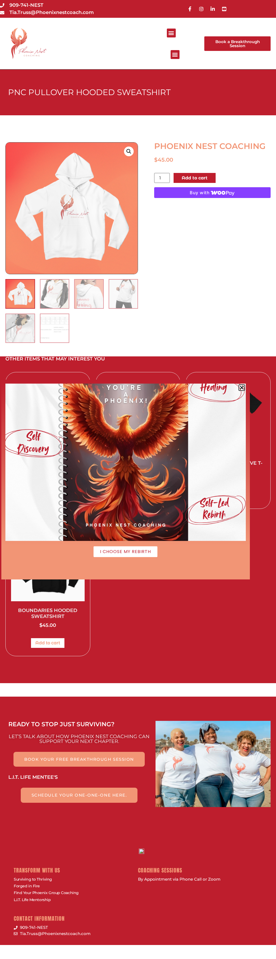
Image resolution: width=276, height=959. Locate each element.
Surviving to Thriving (33, 879)
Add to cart (195, 177)
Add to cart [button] (47, 642)
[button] (171, 33)
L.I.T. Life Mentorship (32, 899)
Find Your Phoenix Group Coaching (46, 892)
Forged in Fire (27, 886)
